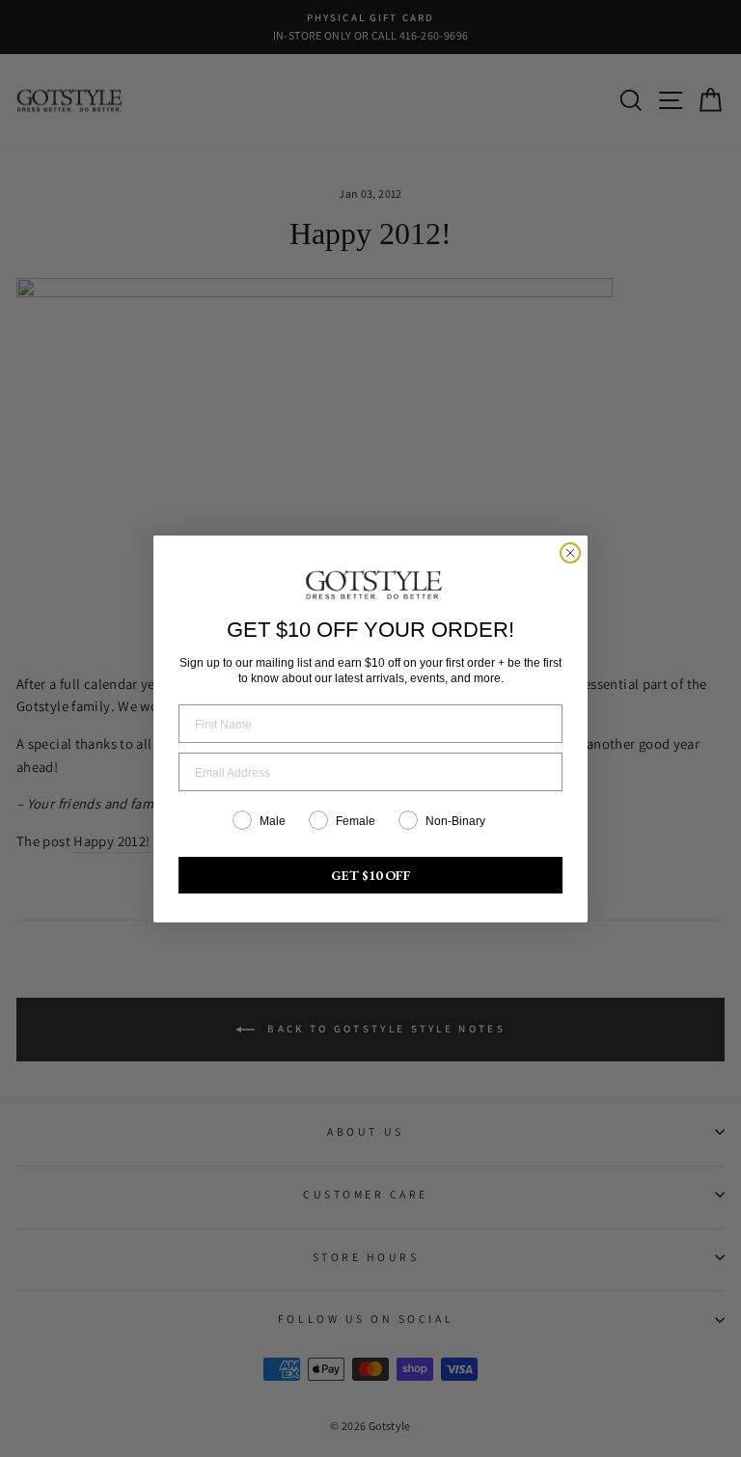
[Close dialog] (570, 553)
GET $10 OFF (371, 875)
